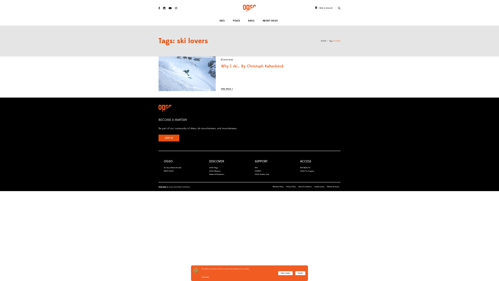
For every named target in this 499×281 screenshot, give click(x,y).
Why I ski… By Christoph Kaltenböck (252, 66)
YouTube (170, 8)
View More (226, 89)
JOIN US (169, 137)
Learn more (205, 277)
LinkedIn (164, 8)
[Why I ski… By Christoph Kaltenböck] (187, 73)
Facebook (159, 8)
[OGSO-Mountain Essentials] (249, 8)
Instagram (176, 8)
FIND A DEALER (326, 8)
